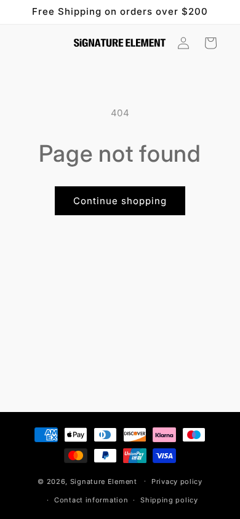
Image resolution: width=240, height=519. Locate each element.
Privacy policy (176, 481)
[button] (210, 43)
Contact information (91, 500)
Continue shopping (120, 201)
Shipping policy (169, 500)
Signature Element (103, 481)
